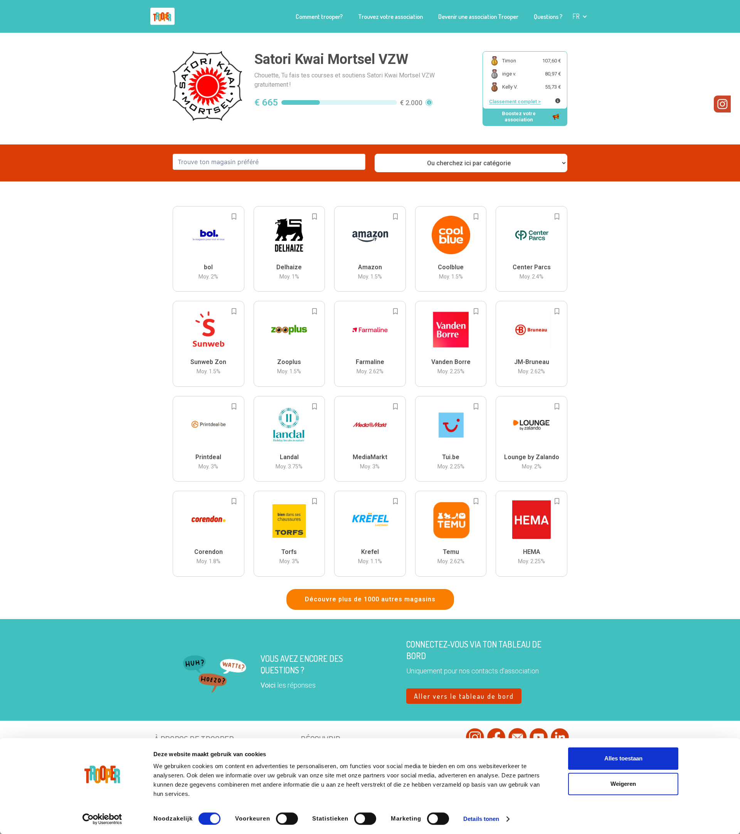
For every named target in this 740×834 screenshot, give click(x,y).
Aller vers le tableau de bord (464, 696)
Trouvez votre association (390, 16)
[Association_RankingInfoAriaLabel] (558, 100)
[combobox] (269, 162)
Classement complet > (515, 101)
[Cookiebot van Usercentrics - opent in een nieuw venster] (102, 819)
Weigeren (623, 783)
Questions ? (548, 16)
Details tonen (481, 819)
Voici (268, 685)
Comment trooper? (319, 16)
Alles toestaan (623, 758)
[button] (580, 16)
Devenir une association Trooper (478, 16)
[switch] (287, 818)
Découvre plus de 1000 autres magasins (370, 599)
